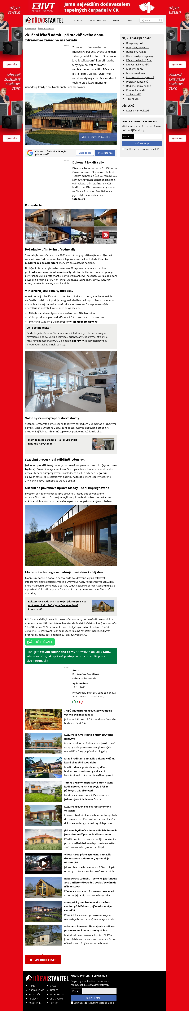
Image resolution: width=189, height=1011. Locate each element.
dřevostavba (77, 263)
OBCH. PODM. (56, 998)
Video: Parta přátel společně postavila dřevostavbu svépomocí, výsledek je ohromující (87, 858)
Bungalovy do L (135, 43)
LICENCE (54, 1003)
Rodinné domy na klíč (138, 86)
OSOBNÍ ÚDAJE (36, 990)
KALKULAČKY (35, 994)
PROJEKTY (34, 998)
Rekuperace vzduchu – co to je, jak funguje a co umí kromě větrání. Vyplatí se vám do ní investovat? (90, 882)
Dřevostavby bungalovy (139, 56)
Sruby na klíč (133, 94)
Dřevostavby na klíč (137, 64)
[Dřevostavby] (44, 20)
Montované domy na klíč (140, 77)
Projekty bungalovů (137, 81)
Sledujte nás (85, 153)
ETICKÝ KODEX (57, 994)
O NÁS (53, 985)
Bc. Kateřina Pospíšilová (85, 674)
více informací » (37, 661)
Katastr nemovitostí (137, 110)
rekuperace (89, 585)
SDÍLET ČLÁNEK (44, 642)
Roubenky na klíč (136, 90)
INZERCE (54, 990)
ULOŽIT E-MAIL (93, 998)
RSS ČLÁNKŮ (35, 1003)
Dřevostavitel (30, 28)
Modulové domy (135, 73)
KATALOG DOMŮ (98, 20)
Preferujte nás (105, 153)
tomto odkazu (93, 627)
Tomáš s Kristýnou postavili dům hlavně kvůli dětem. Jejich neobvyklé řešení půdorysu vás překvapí (88, 786)
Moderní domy (134, 68)
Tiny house (132, 98)
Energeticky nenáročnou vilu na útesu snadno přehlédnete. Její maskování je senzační (88, 906)
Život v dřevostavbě (46, 28)
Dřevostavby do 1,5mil (139, 60)
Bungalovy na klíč (136, 51)
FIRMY (32, 985)
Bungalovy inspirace (137, 47)
